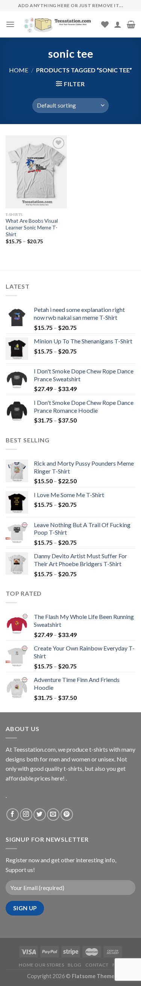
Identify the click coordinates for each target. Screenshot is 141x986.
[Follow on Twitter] (39, 814)
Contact (97, 965)
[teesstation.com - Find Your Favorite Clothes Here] (58, 24)
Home (18, 69)
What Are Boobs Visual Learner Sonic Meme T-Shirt (32, 227)
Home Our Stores (41, 965)
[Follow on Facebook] (12, 814)
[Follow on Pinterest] (67, 814)
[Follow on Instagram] (26, 814)
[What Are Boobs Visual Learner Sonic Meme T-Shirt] (36, 171)
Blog (74, 965)
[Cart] (131, 24)
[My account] (117, 24)
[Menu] (10, 24)
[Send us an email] (53, 814)
